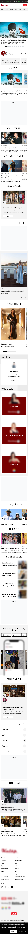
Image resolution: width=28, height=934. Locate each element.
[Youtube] (12, 887)
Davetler (6, 9)
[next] (25, 53)
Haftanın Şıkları (18, 9)
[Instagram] (2, 887)
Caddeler (11, 9)
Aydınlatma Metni (12, 927)
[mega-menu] (20, 5)
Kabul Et (13, 931)
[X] (8, 887)
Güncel (2, 9)
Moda (24, 9)
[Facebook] (5, 887)
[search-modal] (18, 5)
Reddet (21, 931)
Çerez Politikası (19, 926)
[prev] (21, 53)
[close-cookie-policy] (26, 931)
